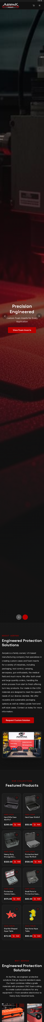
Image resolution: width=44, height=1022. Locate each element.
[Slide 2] (25, 617)
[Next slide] (39, 316)
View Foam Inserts (22, 330)
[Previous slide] (5, 316)
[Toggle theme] (39, 1017)
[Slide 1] (19, 617)
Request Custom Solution (18, 720)
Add (19, 824)
